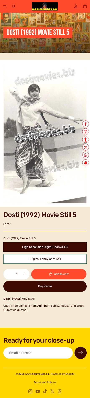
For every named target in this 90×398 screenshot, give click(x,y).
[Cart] (85, 6)
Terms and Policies (45, 382)
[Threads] (59, 391)
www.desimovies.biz (37, 373)
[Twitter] (52, 391)
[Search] (13, 6)
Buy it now (45, 286)
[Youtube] (37, 391)
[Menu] (5, 6)
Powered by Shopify (63, 373)
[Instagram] (30, 391)
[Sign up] (81, 353)
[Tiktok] (45, 391)
